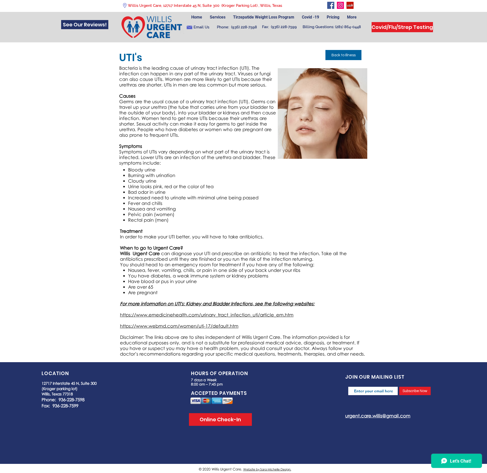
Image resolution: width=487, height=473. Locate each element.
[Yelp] (350, 5)
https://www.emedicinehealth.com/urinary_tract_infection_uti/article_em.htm (206, 315)
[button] (333, 17)
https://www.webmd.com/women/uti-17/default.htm (179, 326)
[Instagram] (340, 5)
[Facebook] (330, 5)
